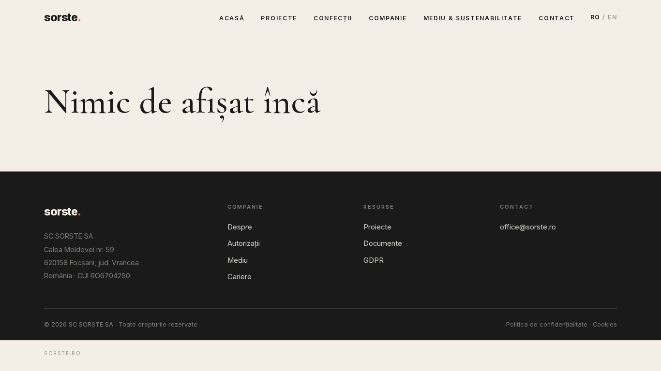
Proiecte (279, 18)
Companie (387, 18)
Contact (557, 18)
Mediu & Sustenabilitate (473, 18)
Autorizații (243, 243)
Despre (239, 227)
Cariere (239, 276)
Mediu (237, 260)
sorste (62, 17)
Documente (382, 243)
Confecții (333, 18)
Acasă (231, 18)
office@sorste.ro (528, 227)
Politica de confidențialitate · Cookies (561, 324)
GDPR (373, 260)
